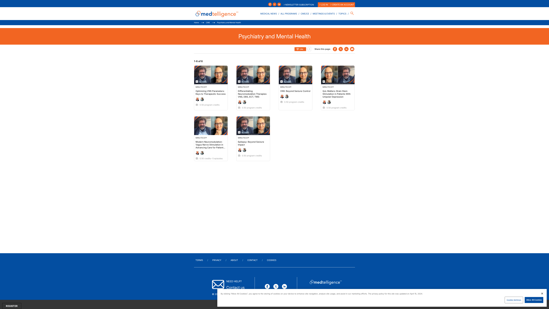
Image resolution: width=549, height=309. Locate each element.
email (352, 49)
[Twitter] (274, 4)
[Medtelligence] (217, 13)
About (234, 260)
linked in (346, 49)
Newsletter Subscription (299, 4)
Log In (324, 4)
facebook (335, 49)
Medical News (268, 13)
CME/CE (305, 13)
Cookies (271, 260)
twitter (341, 49)
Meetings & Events (324, 13)
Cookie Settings (514, 300)
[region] (382, 298)
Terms (199, 260)
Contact (252, 260)
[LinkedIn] (279, 4)
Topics (342, 13)
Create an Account (343, 4)
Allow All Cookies (534, 300)
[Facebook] (270, 4)
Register (12, 306)
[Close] (542, 293)
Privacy (216, 260)
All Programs (289, 13)
